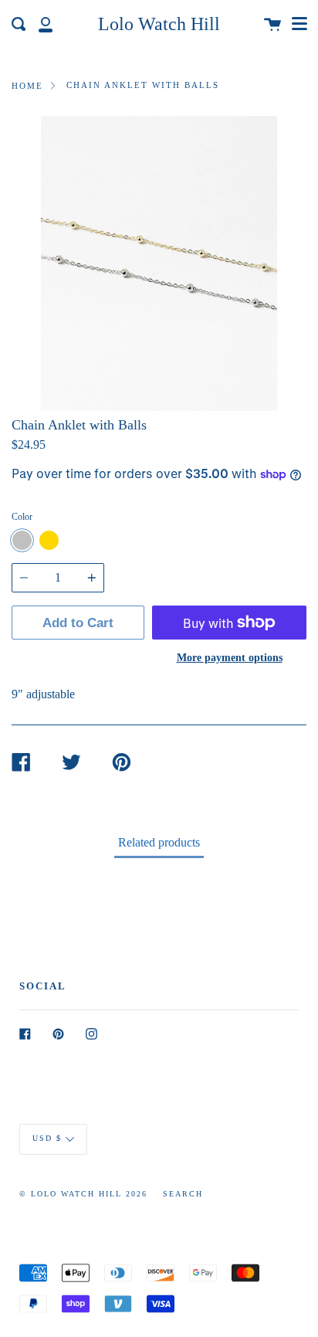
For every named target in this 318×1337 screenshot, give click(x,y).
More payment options (229, 657)
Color (22, 516)
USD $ (47, 1139)
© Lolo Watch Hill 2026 (83, 1193)
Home (27, 85)
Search (183, 1193)
